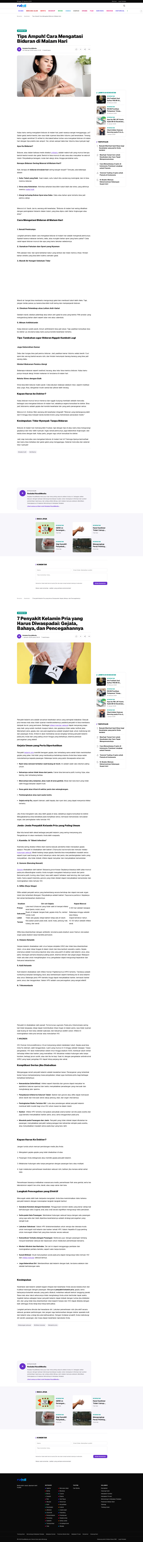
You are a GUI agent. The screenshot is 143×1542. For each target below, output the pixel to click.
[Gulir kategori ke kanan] (141, 11)
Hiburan (109, 11)
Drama (84, 11)
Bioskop (51, 11)
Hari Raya (100, 11)
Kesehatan (27, 16)
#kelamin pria (52, 1325)
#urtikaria (33, 452)
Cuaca (68, 11)
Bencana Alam (32, 11)
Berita (43, 11)
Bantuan (114, 1)
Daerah (76, 11)
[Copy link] (89, 49)
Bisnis (60, 11)
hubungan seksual (24, 852)
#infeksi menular (39, 1325)
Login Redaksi (122, 1)
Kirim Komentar (100, 583)
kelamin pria (29, 752)
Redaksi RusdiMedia (29, 48)
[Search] (124, 5)
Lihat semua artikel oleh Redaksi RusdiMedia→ (43, 506)
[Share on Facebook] (85, 49)
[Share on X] (80, 49)
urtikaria (54, 152)
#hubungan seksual (24, 1325)
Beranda (19, 16)
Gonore (20, 869)
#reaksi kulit (22, 452)
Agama (21, 11)
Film (91, 11)
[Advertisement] (71, 22)
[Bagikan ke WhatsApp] (76, 49)
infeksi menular (28, 1258)
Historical (120, 11)
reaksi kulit (30, 189)
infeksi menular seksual (59, 725)
